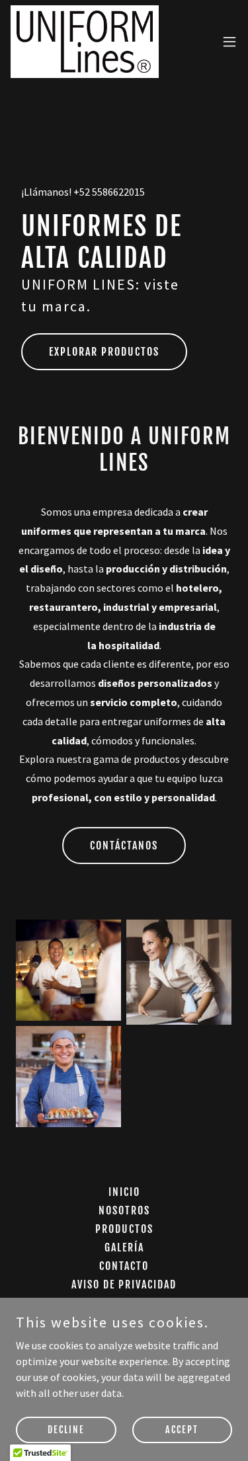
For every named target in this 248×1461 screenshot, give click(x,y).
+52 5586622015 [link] (109, 191)
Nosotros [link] (124, 1210)
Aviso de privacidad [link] (124, 1284)
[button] (229, 41)
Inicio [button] (124, 1192)
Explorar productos (104, 351)
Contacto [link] (124, 1266)
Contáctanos (124, 845)
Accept (181, 1429)
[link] (85, 41)
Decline (66, 1429)
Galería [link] (124, 1247)
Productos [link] (124, 1229)
